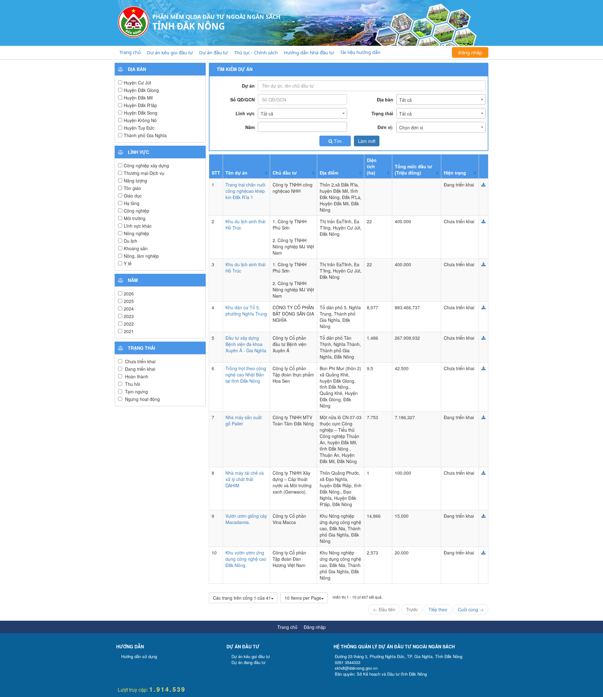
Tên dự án (236, 173)
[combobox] (441, 99)
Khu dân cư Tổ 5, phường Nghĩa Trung (246, 310)
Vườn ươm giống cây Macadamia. (246, 519)
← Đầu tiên (384, 609)
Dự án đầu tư (213, 52)
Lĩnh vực (245, 113)
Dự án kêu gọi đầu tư (170, 52)
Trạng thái (382, 113)
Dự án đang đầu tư (248, 662)
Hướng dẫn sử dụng (139, 656)
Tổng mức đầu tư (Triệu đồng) (413, 169)
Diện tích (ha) (372, 166)
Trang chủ (130, 52)
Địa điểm (329, 173)
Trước (412, 609)
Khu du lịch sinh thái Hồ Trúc (245, 224)
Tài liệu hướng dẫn (360, 52)
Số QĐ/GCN (242, 99)
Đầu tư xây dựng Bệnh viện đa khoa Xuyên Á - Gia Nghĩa (245, 344)
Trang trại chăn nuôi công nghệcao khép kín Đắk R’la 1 (245, 190)
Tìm (337, 141)
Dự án (248, 86)
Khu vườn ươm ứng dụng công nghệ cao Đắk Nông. (245, 558)
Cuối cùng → (471, 609)
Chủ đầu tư (285, 173)
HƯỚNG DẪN (130, 646)
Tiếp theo (437, 609)
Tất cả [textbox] (405, 100)
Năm (250, 127)
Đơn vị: (385, 127)
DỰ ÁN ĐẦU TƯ (242, 646)
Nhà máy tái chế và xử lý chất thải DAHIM (244, 479)
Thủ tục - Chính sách (256, 52)
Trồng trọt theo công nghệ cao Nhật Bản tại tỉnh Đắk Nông (245, 374)
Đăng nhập (470, 52)
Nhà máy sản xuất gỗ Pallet (243, 420)
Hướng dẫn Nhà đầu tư (309, 52)
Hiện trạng (455, 173)
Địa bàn (385, 99)
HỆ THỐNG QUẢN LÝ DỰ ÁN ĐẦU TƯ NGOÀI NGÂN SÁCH (394, 646)
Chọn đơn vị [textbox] (411, 127)
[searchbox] (261, 127)
